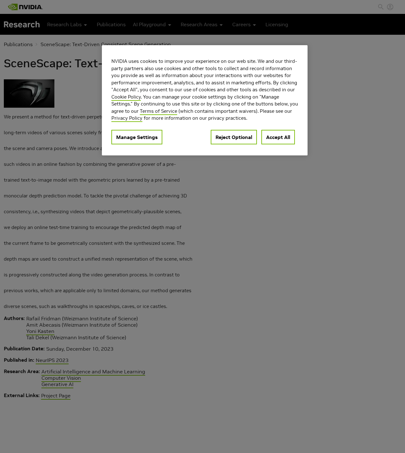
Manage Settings (137, 137)
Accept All (278, 137)
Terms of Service (158, 111)
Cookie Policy (126, 97)
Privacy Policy (126, 118)
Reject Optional (233, 137)
